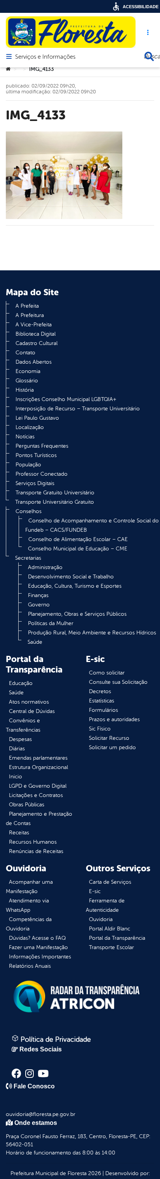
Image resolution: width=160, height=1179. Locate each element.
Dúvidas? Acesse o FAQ (37, 938)
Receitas (19, 833)
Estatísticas (101, 701)
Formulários (103, 710)
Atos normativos (29, 702)
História (25, 390)
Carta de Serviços (110, 882)
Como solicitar (107, 673)
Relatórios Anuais (30, 966)
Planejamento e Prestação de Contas (39, 818)
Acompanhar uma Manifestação (29, 886)
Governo (39, 605)
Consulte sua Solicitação (118, 682)
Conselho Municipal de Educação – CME (77, 549)
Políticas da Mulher (50, 623)
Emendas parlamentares (38, 758)
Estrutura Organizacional (38, 767)
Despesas (20, 739)
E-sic (95, 891)
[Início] (8, 69)
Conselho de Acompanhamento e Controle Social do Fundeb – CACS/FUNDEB (92, 525)
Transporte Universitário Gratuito (54, 502)
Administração (45, 567)
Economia (28, 371)
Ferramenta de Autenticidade (105, 905)
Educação (21, 683)
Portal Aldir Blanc (109, 929)
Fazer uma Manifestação (38, 947)
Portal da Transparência (117, 938)
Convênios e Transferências (23, 725)
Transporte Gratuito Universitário (55, 493)
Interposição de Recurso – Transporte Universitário (78, 409)
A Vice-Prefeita (34, 325)
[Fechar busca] (149, 56)
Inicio (15, 777)
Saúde (35, 642)
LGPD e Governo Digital (37, 786)
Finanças (38, 595)
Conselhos (29, 511)
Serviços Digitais (35, 483)
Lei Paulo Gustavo (37, 418)
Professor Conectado (42, 474)
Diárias (17, 749)
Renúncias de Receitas (36, 851)
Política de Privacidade (55, 1039)
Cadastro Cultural (36, 343)
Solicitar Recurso (109, 738)
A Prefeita (27, 306)
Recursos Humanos (33, 842)
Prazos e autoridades (114, 719)
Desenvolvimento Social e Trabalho (71, 577)
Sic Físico (100, 729)
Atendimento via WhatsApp (27, 905)
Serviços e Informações (45, 57)
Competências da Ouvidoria (29, 924)
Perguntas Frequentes (42, 446)
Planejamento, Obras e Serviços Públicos (77, 614)
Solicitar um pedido (112, 747)
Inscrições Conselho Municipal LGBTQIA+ (66, 399)
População (28, 465)
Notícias (25, 437)
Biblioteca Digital (36, 334)
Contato (25, 353)
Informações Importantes (40, 957)
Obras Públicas (26, 805)
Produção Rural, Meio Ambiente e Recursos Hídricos (92, 633)
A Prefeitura (30, 315)
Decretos (100, 691)
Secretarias (28, 558)
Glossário (27, 381)
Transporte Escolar (111, 947)
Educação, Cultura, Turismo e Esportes (75, 586)
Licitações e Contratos (36, 795)
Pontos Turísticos (36, 455)
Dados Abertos (34, 362)
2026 (94, 1173)
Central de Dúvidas (32, 711)
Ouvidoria (101, 919)
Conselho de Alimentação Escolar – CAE (78, 539)
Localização (30, 427)
